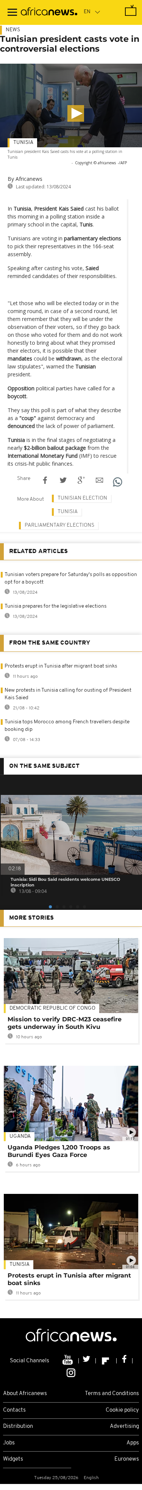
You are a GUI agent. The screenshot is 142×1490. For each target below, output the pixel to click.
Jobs (9, 1443)
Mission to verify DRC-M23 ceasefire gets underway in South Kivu (65, 1023)
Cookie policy (122, 1410)
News (13, 30)
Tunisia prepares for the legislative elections (55, 606)
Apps (132, 1443)
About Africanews (25, 1394)
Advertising (124, 1426)
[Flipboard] (106, 1360)
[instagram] (71, 1372)
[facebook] (125, 1360)
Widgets (13, 1459)
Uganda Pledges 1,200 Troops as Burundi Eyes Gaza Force (59, 1151)
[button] (75, 113)
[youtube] (68, 1360)
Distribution (18, 1426)
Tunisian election (82, 498)
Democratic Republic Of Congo (52, 1008)
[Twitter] (87, 1360)
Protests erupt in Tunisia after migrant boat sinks (61, 666)
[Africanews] (49, 12)
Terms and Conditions (112, 1394)
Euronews (126, 1459)
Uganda (20, 1136)
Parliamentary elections (59, 525)
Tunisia (23, 142)
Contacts (14, 1410)
